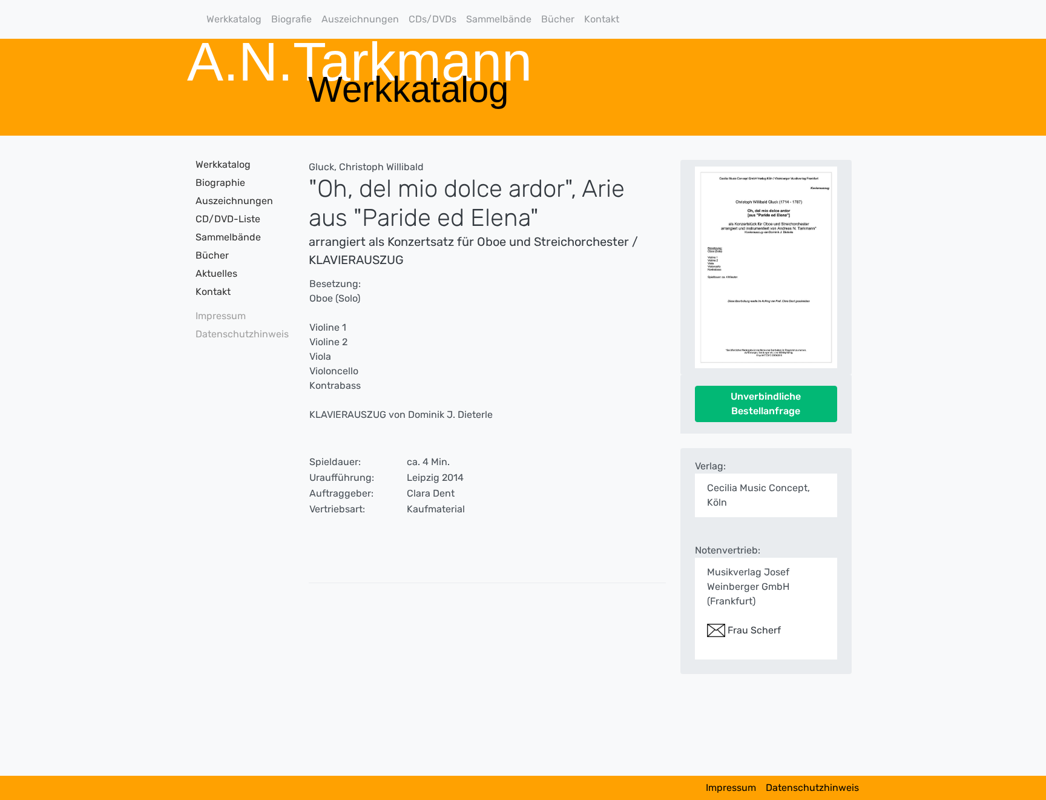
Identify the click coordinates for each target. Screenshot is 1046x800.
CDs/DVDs (432, 19)
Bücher (557, 19)
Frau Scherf (753, 630)
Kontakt (601, 19)
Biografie (291, 19)
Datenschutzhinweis (238, 334)
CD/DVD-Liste (228, 219)
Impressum (221, 316)
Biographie (220, 182)
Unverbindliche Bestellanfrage (766, 404)
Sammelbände (498, 19)
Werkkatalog (234, 19)
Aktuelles (216, 273)
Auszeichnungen (360, 19)
